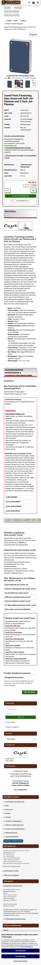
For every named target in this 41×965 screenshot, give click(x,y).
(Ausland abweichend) (25, 121)
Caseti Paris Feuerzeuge (13, 632)
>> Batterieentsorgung (10, 832)
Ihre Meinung (29, 692)
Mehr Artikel (9, 761)
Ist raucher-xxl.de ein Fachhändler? (18, 609)
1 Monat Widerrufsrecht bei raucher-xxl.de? (21, 605)
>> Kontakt (6, 813)
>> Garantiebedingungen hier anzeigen (17, 148)
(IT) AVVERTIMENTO (14, 502)
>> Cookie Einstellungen (11, 836)
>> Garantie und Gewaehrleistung (13, 829)
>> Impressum (8, 809)
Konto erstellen (10, 722)
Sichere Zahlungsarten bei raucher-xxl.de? (21, 589)
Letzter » (24, 21)
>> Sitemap (7, 817)
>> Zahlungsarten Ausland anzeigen (14, 919)
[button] (4, 85)
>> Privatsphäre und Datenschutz (13, 801)
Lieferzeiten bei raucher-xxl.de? (17, 593)
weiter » (16, 21)
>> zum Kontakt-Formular (10, 871)
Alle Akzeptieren (21, 950)
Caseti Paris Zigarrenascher (14, 652)
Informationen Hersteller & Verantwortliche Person (20, 157)
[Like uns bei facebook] (11, 875)
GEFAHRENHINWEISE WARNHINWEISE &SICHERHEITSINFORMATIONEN (18, 373)
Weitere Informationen (20, 961)
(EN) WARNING (12, 497)
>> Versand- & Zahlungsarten (12, 821)
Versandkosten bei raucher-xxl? (17, 585)
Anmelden (20, 717)
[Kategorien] (38, 2)
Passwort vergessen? (12, 727)
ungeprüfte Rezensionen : (15, 677)
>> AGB (5, 805)
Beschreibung (10, 211)
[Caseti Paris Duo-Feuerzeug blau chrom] (20, 55)
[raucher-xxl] (11, 2)
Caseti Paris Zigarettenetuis (14, 639)
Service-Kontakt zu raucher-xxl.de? (18, 601)
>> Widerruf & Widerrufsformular (13, 825)
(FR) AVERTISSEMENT (15, 506)
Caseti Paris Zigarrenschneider (15, 659)
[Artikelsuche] (29, 2)
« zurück (9, 21)
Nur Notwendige (20, 956)
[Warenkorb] (33, 2)
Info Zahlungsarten (20, 790)
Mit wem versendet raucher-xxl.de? (18, 597)
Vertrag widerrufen (13, 841)
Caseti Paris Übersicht (12, 626)
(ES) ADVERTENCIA (14, 511)
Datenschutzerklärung (27, 946)
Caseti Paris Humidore (12, 645)
